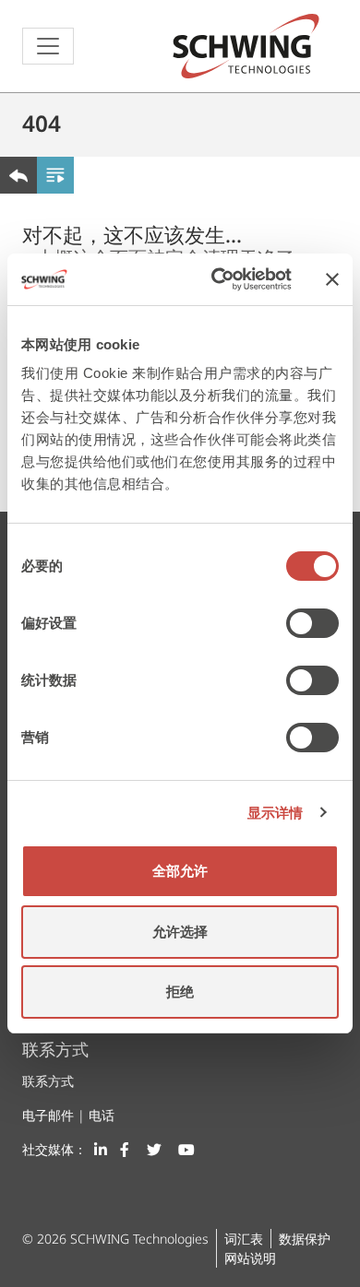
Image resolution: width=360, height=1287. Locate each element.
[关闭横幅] (332, 279)
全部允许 (180, 871)
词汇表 (243, 1238)
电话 (101, 1115)
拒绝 (180, 991)
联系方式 (48, 1081)
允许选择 (180, 931)
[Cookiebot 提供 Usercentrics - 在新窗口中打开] (218, 279)
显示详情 (275, 813)
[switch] (312, 623)
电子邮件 (48, 1115)
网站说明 (250, 1258)
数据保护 (304, 1238)
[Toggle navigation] (48, 46)
